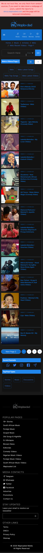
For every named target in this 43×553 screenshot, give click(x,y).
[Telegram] (35, 365)
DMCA (6, 531)
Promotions (8, 495)
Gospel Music (8, 433)
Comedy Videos (10, 451)
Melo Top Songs (11, 76)
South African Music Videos (14, 463)
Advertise (7, 491)
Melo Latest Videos (30, 76)
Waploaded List (9, 466)
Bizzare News (9, 444)
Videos (7, 386)
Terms (5, 527)
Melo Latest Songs (25, 69)
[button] (4, 34)
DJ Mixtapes (8, 440)
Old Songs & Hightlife (12, 436)
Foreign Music (9, 429)
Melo (12, 69)
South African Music (11, 425)
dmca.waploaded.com (13, 11)
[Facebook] (28, 365)
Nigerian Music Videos (12, 455)
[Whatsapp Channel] (8, 365)
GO (38, 53)
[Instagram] (21, 365)
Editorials (7, 448)
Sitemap (6, 538)
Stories (7, 380)
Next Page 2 (11, 351)
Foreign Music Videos (12, 459)
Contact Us (8, 499)
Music (17, 380)
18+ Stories (8, 421)
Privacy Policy (9, 534)
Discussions (28, 380)
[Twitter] (15, 365)
